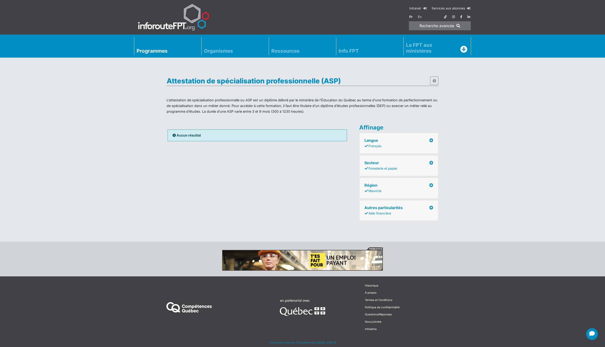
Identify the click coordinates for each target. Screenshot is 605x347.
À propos (370, 292)
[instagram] (453, 17)
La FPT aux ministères (419, 48)
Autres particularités (383, 210)
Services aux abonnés (449, 8)
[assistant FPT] (592, 334)
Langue (372, 143)
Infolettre (371, 329)
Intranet (415, 8)
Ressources (285, 51)
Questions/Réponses (378, 314)
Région (372, 188)
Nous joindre (373, 321)
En (420, 17)
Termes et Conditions (378, 300)
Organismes (218, 51)
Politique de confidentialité (382, 307)
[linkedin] (468, 17)
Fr (411, 17)
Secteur (381, 165)
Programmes (152, 51)
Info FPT (349, 51)
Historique (371, 285)
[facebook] (461, 17)
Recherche (436, 25)
